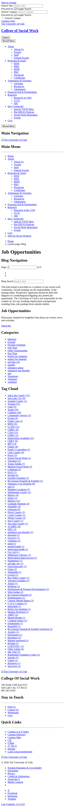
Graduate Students (18, 503)
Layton (13, 575)
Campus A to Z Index (18, 731)
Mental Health (16, 617)
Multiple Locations (19, 489)
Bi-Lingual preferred (20, 595)
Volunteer (12, 379)
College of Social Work (19, 30)
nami (12, 543)
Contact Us (13, 709)
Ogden (13, 660)
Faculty (17, 52)
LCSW (13, 426)
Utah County (16, 452)
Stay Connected (15, 106)
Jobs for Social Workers (19, 235)
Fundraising (15, 623)
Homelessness (16, 597)
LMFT (13, 441)
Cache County (16, 515)
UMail (11, 743)
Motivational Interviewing (22, 558)
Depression (15, 634)
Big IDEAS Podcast (24, 112)
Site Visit (14, 652)
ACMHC (14, 526)
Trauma (14, 404)
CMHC (13, 429)
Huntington (15, 560)
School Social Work (19, 458)
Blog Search (7, 281)
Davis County (16, 512)
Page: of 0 (21, 267)
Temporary (13, 376)
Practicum (19, 75)
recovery (14, 538)
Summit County (17, 401)
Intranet (11, 748)
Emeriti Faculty (21, 58)
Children (14, 412)
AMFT (13, 615)
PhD (16, 72)
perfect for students (17, 359)
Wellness (14, 586)
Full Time (12, 347)
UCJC (17, 100)
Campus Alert (8, 21)
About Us (19, 49)
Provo (12, 455)
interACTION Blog (24, 109)
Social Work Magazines (26, 115)
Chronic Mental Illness (21, 600)
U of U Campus (17, 603)
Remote (13, 643)
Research (12, 95)
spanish (11, 365)
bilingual (12, 339)
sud (9, 373)
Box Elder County (18, 577)
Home (11, 156)
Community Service (19, 415)
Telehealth (14, 572)
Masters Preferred (18, 612)
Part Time (12, 353)
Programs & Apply (17, 60)
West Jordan (15, 592)
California (14, 469)
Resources (19, 86)
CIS (10, 740)
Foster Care (15, 421)
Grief (12, 406)
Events (17, 117)
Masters (14, 501)
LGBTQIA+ (16, 646)
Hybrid (13, 475)
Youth (13, 409)
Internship (14, 606)
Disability (14, 506)
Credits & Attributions (19, 776)
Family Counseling (19, 449)
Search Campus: (9, 11)
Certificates (19, 77)
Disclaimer (13, 770)
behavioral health (18, 549)
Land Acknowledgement (20, 751)
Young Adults (16, 463)
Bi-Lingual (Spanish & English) (25, 481)
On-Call (13, 552)
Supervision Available (21, 438)
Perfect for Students (17, 356)
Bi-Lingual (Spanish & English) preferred (30, 629)
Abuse (13, 583)
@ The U (12, 746)
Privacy (11, 773)
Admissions (20, 89)
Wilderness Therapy (19, 555)
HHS (16, 66)
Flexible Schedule (16, 345)
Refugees (14, 663)
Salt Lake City (16, 398)
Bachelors (14, 637)
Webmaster (13, 712)
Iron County (15, 520)
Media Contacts (15, 782)
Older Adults (16, 649)
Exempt (11, 342)
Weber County (17, 518)
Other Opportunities (17, 350)
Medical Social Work (20, 466)
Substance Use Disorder (21, 483)
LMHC (13, 435)
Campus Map (14, 737)
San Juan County (18, 523)
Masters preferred (18, 640)
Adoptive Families (18, 580)
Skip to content (8, 2)
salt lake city (14, 362)
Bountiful (14, 626)
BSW (16, 63)
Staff (16, 55)
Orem (12, 569)
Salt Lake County (19, 395)
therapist (13, 535)
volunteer (12, 382)
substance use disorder (19, 370)
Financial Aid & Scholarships (22, 92)
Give (10, 120)
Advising (18, 83)
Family (13, 446)
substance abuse (16, 367)
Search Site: (7, 5)
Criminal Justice (17, 620)
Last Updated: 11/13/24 (13, 804)
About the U (14, 779)
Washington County (19, 492)
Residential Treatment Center (24, 654)
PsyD (12, 472)
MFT (12, 444)
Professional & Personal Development (28, 589)
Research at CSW (23, 97)
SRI (16, 103)
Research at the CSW (24, 210)
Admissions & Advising (19, 80)
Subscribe (6, 325)
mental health (16, 546)
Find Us (12, 707)
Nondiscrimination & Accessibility (25, 767)
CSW (13, 432)
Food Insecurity (17, 566)
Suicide (13, 657)
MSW (17, 69)
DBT (12, 529)
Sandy (12, 498)
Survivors (14, 666)
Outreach (14, 509)
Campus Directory (17, 734)
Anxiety (13, 632)
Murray (13, 495)
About (11, 46)
